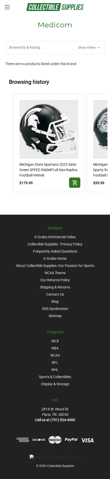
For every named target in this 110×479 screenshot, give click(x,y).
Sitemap (55, 316)
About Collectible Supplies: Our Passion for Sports (55, 266)
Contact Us (55, 294)
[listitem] (49, 142)
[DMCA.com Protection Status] (55, 457)
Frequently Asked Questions (55, 251)
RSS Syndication (55, 309)
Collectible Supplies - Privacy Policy (55, 244)
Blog (55, 301)
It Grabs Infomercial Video (55, 237)
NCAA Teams (55, 273)
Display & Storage (55, 384)
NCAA (55, 355)
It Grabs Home (55, 258)
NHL (55, 370)
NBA (55, 348)
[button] (55, 47)
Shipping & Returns (55, 287)
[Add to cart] (74, 183)
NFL (55, 362)
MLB (55, 341)
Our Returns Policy (55, 280)
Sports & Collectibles (55, 377)
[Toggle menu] (7, 7)
